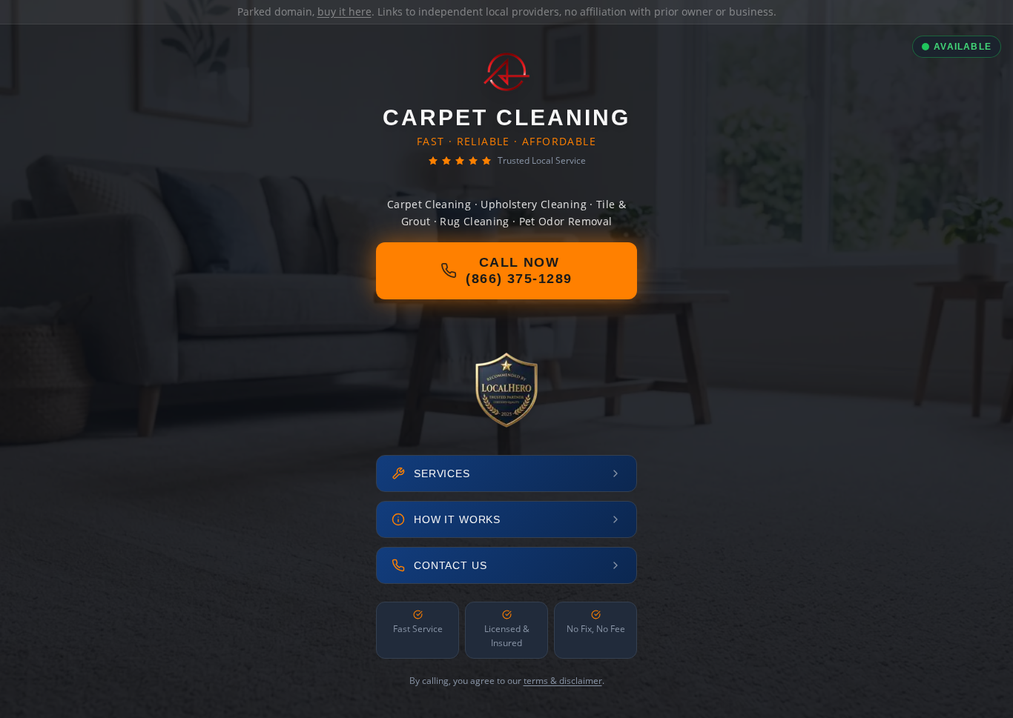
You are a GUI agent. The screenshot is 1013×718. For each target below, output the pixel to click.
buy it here (344, 11)
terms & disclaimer (563, 680)
